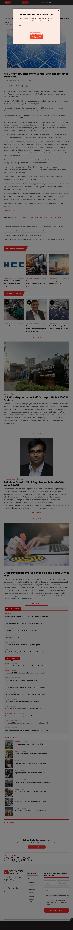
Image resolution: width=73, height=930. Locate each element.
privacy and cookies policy (35, 32)
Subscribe (36, 37)
